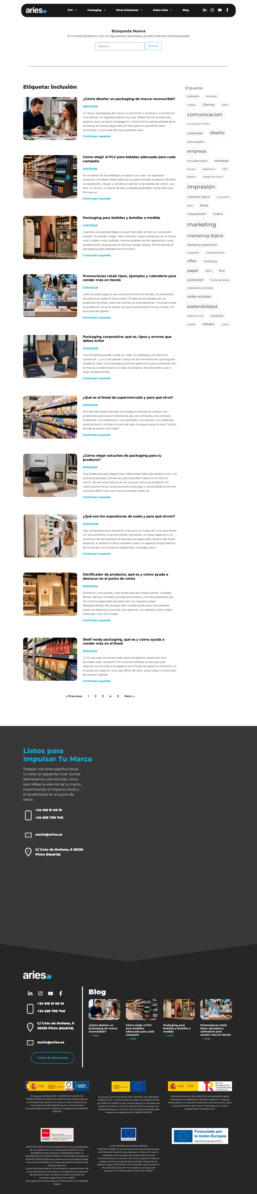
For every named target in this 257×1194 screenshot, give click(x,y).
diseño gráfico (195, 141)
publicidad (195, 280)
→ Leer (94, 1035)
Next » (130, 696)
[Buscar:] (119, 46)
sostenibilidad (202, 306)
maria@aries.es (48, 834)
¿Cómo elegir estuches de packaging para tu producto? (122, 458)
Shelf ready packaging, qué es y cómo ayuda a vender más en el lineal (123, 641)
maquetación (196, 214)
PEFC (208, 270)
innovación (223, 197)
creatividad (195, 133)
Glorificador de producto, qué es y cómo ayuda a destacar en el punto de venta (125, 576)
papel (192, 270)
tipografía (217, 315)
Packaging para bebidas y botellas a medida (121, 218)
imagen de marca (213, 176)
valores (225, 324)
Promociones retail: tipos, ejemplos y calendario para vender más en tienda (129, 278)
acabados (193, 96)
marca (218, 214)
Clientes (208, 104)
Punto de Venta (219, 279)
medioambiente (215, 252)
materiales (193, 252)
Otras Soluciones (127, 9)
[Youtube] (220, 10)
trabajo (191, 324)
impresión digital (198, 197)
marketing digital (205, 235)
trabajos (208, 324)
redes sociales (199, 296)
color (225, 104)
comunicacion (204, 114)
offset (192, 261)
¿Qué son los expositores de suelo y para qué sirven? (129, 516)
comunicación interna (198, 124)
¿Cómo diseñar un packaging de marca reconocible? (129, 99)
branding (211, 96)
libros (204, 205)
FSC (225, 169)
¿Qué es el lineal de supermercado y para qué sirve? (128, 397)
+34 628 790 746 (49, 817)
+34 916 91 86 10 (48, 810)
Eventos (191, 169)
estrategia (222, 160)
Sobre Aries (160, 9)
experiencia (208, 169)
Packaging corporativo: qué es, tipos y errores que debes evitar (127, 339)
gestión (191, 176)
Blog (186, 9)
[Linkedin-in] (204, 10)
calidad (191, 104)
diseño (217, 132)
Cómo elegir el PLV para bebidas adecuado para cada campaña (129, 159)
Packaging (94, 9)
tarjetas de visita (195, 316)
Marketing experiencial (202, 245)
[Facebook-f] (227, 10)
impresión (201, 186)
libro (190, 205)
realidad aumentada (200, 287)
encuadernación (197, 160)
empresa (196, 151)
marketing (201, 224)
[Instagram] (212, 10)
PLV (70, 9)
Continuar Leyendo (97, 136)
